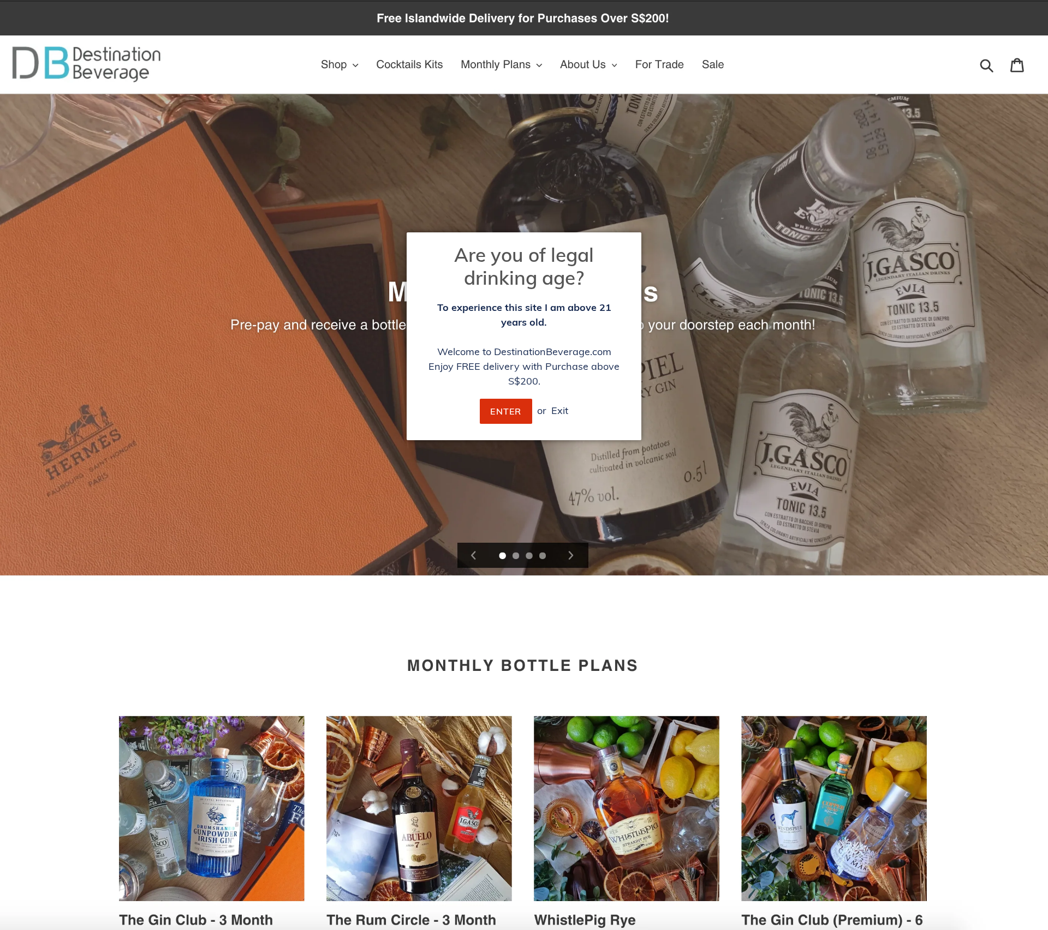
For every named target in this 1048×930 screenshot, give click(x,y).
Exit (559, 410)
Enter (505, 411)
